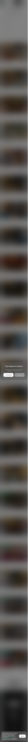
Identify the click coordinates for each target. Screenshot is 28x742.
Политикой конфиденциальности (8, 738)
